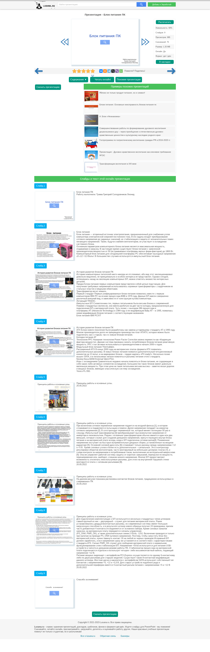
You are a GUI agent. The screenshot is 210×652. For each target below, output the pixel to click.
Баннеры (125, 636)
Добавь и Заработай (161, 4)
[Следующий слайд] (145, 42)
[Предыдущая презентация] (39, 71)
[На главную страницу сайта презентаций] (46, 5)
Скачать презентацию (48, 87)
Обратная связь (108, 636)
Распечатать (164, 22)
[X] (113, 71)
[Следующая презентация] (171, 71)
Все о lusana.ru (88, 636)
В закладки (164, 62)
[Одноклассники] (105, 71)
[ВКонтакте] (101, 71)
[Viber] (117, 71)
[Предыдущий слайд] (64, 42)
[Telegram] (109, 71)
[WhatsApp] (121, 71)
